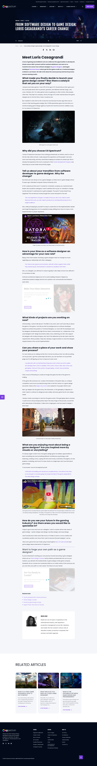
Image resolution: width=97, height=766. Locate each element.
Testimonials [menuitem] (51, 739)
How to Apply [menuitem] (51, 732)
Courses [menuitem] (34, 6)
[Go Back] (48, 41)
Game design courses (30, 600)
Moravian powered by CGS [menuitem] (53, 1)
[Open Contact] (82, 6)
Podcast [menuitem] (76, 1)
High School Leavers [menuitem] (65, 1)
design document (41, 386)
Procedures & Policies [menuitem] (53, 748)
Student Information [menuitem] (90, 1)
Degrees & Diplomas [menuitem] (38, 732)
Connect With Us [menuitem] (70, 6)
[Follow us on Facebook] (43, 50)
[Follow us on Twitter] (46, 50)
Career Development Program (62, 162)
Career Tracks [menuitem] (36, 735)
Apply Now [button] (90, 6)
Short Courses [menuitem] (36, 737)
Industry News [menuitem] (65, 739)
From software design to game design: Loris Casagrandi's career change (41, 46)
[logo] (9, 730)
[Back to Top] (81, 757)
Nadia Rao (17, 20)
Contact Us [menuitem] (82, 1)
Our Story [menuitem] (64, 732)
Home (17, 46)
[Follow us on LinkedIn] (50, 50)
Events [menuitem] (71, 1)
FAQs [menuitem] (49, 742)
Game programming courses (32, 602)
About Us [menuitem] (60, 6)
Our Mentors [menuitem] (65, 735)
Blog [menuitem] (49, 737)
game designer (57, 67)
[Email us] (53, 50)
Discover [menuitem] (51, 6)
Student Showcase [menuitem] (37, 742)
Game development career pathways (35, 597)
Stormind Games (34, 69)
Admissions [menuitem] (43, 6)
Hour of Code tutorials (61, 542)
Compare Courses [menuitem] (37, 747)
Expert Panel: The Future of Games (34, 605)
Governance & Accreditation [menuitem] (51, 745)
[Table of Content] (2, 397)
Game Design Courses (37, 558)
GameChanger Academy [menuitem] (41, 1)
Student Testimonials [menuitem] (38, 744)
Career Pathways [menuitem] (66, 737)
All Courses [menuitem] (36, 739)
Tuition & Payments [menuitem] (52, 735)
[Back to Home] (9, 6)
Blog (21, 46)
